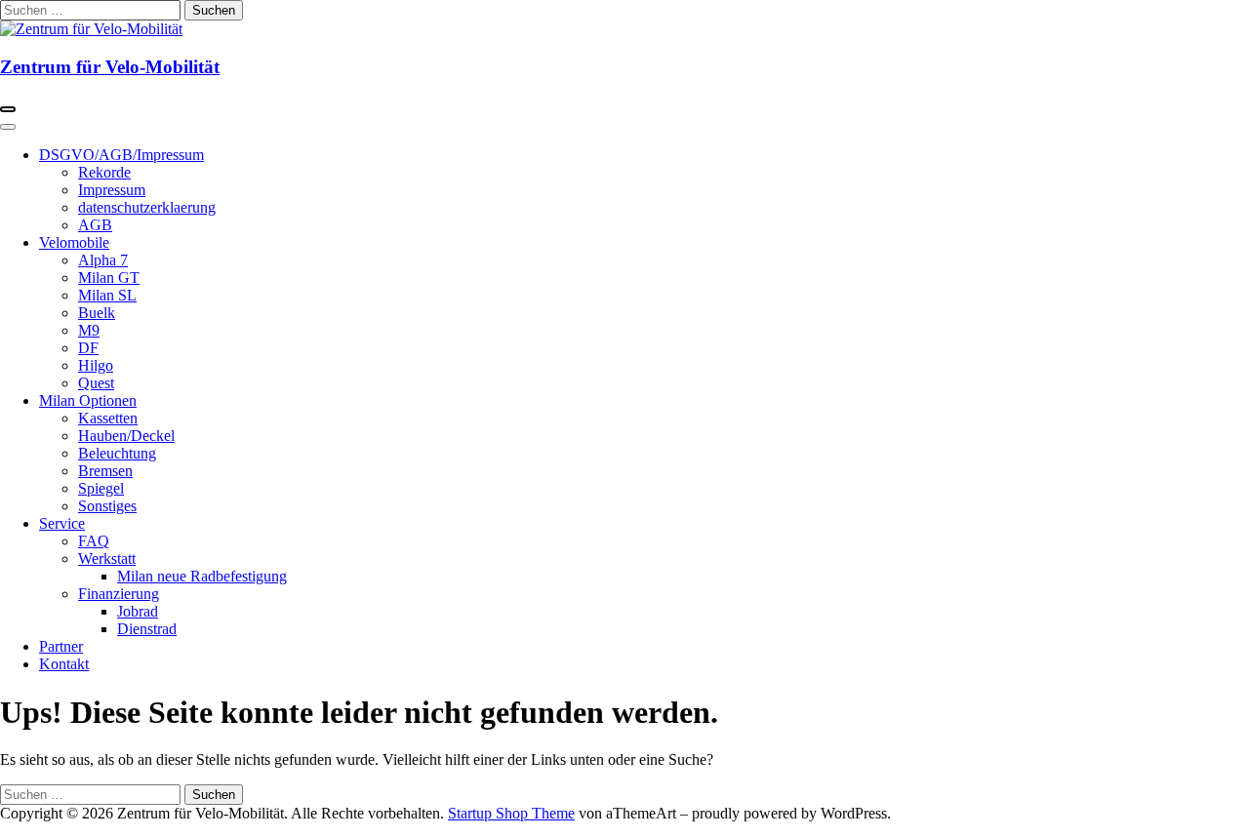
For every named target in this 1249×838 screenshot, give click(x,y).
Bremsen (105, 470)
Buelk (96, 312)
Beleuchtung (117, 453)
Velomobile (74, 242)
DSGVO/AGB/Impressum (121, 154)
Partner (61, 646)
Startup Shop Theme (511, 813)
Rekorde (104, 172)
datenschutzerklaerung (147, 207)
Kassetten (108, 418)
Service (62, 523)
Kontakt (64, 664)
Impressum (111, 189)
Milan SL (107, 295)
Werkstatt (107, 558)
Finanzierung (118, 593)
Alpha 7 (103, 260)
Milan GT (109, 277)
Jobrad (137, 611)
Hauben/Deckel (126, 435)
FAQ (93, 541)
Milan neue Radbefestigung (202, 576)
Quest (96, 383)
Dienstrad (147, 628)
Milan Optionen (88, 400)
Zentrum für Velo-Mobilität (110, 67)
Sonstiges (107, 506)
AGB (95, 225)
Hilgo (95, 365)
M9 (89, 330)
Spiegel (101, 488)
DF (88, 347)
